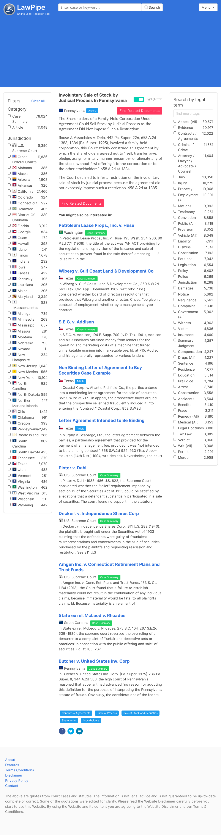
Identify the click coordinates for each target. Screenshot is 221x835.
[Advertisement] (110, 51)
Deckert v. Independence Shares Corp (99, 513)
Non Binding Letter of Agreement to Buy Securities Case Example (100, 370)
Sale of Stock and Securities (140, 713)
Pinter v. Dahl (72, 467)
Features (12, 765)
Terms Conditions (19, 770)
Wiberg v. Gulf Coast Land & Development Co (106, 271)
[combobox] (110, 7)
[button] (62, 731)
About (10, 759)
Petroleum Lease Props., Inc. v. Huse (96, 225)
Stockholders (91, 720)
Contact (11, 785)
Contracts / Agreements (76, 713)
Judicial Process (107, 713)
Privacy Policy (16, 780)
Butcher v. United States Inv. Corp (94, 661)
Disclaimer (13, 775)
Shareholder (69, 720)
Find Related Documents (139, 110)
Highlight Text (154, 99)
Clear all (38, 101)
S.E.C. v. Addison (76, 322)
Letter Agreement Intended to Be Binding (102, 420)
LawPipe (31, 7)
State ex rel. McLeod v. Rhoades (92, 615)
